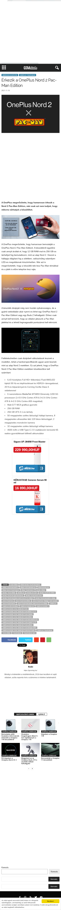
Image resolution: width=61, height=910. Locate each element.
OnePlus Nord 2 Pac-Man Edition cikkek (18, 614)
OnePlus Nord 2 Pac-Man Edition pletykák (19, 630)
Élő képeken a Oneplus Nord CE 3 (8, 759)
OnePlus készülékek (10, 606)
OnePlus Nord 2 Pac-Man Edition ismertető (19, 622)
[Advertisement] (30, 32)
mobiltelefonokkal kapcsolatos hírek (18, 598)
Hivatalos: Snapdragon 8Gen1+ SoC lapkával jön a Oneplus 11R (29, 737)
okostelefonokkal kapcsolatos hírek (32, 603)
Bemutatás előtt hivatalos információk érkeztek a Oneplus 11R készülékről (10, 737)
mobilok (21, 593)
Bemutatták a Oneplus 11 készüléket (50, 759)
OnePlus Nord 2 (42, 606)
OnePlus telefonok (27, 75)
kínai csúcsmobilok (28, 587)
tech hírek (7, 633)
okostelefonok (9, 603)
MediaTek (26, 394)
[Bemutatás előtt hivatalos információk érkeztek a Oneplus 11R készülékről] (10, 726)
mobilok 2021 (32, 593)
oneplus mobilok (27, 606)
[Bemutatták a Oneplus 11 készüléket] (50, 750)
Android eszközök (10, 75)
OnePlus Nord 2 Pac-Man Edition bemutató (19, 612)
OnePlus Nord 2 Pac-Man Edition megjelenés (19, 628)
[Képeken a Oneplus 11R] (50, 726)
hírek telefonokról (10, 587)
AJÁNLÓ (41, 714)
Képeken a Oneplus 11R (49, 735)
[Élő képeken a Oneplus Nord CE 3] (10, 750)
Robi (30, 666)
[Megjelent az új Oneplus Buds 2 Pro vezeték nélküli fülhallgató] (30, 750)
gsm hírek (14, 585)
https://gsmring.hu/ (30, 670)
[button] (56, 68)
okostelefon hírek (22, 601)
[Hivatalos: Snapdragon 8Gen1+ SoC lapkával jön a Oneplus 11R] (30, 726)
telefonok (17, 633)
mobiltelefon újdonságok (13, 595)
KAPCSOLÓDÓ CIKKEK (25, 714)
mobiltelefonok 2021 (34, 595)
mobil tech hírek (9, 593)
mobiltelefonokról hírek (45, 598)
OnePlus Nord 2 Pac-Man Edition (15, 609)
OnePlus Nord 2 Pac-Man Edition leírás (17, 625)
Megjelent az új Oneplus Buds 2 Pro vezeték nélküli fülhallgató (29, 761)
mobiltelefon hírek (47, 593)
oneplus (53, 603)
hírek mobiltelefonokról (30, 585)
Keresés (5, 867)
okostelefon (8, 601)
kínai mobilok (43, 587)
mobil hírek (40, 590)
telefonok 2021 (29, 633)
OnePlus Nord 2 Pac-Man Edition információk (20, 620)
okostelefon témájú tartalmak (45, 601)
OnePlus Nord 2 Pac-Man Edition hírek (17, 617)
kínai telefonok (27, 590)
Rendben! (50, 901)
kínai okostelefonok (11, 590)
